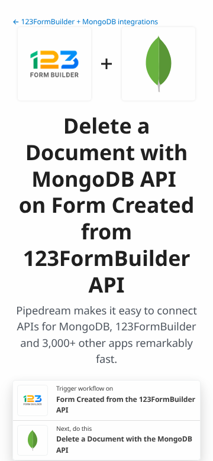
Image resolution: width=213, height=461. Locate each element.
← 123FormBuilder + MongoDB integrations (85, 22)
